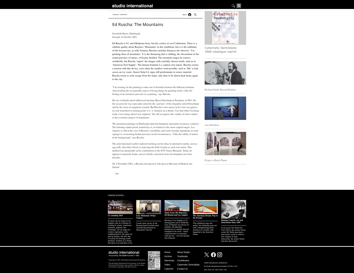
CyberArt (168, 269)
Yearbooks (182, 256)
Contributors (183, 260)
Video (167, 264)
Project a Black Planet (216, 160)
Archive (168, 256)
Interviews (169, 260)
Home (167, 252)
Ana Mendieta (212, 124)
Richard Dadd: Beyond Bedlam (220, 89)
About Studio (183, 252)
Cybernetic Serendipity (188, 264)
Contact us (182, 269)
